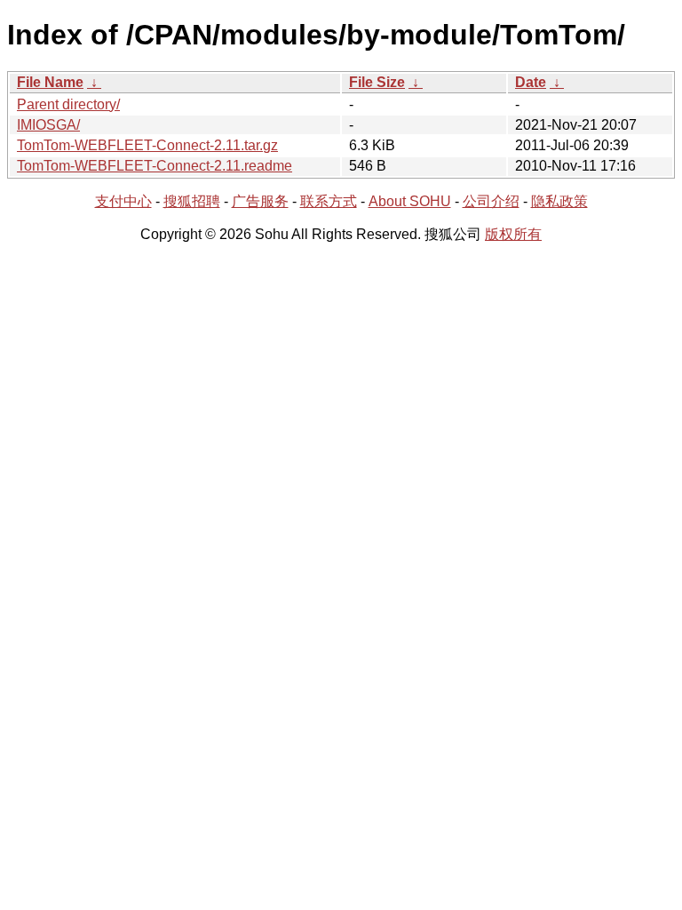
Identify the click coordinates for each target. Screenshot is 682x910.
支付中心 (123, 201)
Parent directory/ (68, 104)
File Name (50, 82)
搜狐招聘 (191, 201)
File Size (377, 82)
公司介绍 (491, 201)
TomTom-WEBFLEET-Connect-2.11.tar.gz (147, 145)
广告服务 (260, 201)
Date (530, 82)
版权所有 (513, 234)
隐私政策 (559, 201)
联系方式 (328, 201)
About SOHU (410, 201)
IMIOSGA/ (48, 124)
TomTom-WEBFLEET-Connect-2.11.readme (154, 165)
